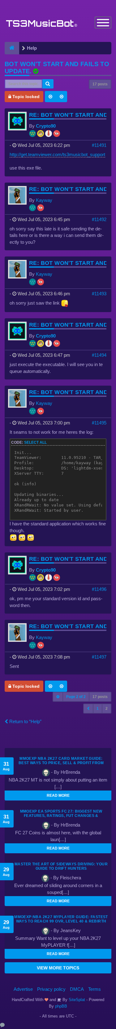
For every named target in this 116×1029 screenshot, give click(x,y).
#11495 (99, 422)
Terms (94, 989)
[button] (88, 709)
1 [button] (98, 708)
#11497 (99, 657)
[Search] (48, 83)
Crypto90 (46, 126)
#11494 (99, 355)
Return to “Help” (24, 721)
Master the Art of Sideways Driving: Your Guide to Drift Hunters (61, 866)
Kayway (44, 200)
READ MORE (58, 795)
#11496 (99, 589)
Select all (35, 442)
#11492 (99, 219)
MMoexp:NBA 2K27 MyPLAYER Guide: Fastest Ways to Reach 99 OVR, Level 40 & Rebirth (61, 919)
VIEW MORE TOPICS (58, 967)
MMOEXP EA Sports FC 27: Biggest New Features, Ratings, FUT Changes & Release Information (61, 815)
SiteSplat (76, 999)
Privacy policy (51, 989)
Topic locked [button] (25, 96)
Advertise (23, 989)
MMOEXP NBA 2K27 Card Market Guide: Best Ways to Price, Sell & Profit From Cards (61, 762)
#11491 (99, 145)
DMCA (77, 989)
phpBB (61, 1006)
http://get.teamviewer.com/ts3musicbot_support (57, 154)
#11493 (99, 293)
